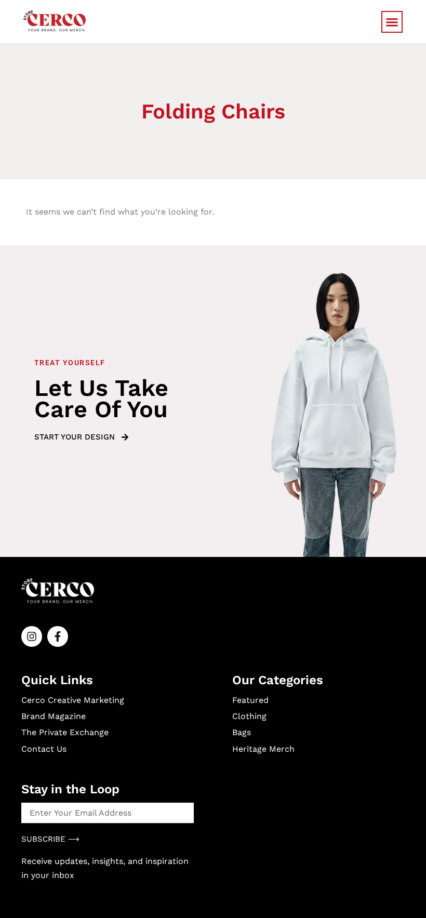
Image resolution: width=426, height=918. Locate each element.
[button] (392, 22)
